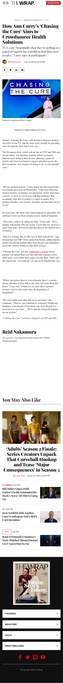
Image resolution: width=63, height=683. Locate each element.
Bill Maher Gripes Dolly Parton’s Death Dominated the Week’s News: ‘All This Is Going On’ (20, 494)
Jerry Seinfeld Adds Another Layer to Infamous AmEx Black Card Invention (19, 516)
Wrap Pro (11, 624)
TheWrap (10, 613)
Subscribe (53, 3)
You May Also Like (21, 400)
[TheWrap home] (23, 3)
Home (17, 20)
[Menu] (5, 3)
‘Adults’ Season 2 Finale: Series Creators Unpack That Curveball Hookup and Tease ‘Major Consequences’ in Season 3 (32, 459)
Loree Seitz (20, 476)
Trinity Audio (29, 130)
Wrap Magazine (14, 646)
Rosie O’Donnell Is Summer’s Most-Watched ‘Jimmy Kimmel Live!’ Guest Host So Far (20, 540)
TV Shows (7, 485)
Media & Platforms (33, 20)
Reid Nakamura (14, 62)
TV (47, 20)
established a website (38, 251)
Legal (8, 635)
